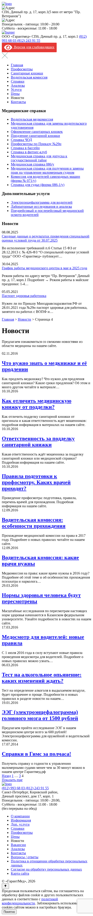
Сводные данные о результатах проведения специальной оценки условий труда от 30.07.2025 (45, 238)
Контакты (18, 102)
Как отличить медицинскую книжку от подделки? (36, 404)
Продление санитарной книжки (35, 136)
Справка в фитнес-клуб (29, 152)
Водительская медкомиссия (32, 119)
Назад (6, 776)
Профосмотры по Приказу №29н (36, 144)
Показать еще (12, 780)
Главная (17, 65)
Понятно (9, 912)
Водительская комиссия (29, 77)
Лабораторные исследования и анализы (41, 206)
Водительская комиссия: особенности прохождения (33, 523)
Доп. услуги (20, 824)
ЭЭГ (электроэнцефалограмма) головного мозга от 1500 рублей (40, 715)
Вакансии (18, 845)
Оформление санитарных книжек (37, 132)
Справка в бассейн (25, 148)
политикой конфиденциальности (30, 901)
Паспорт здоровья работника (24, 296)
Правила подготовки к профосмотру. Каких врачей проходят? (36, 482)
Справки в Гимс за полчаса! (36, 754)
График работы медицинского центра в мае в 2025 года (44, 268)
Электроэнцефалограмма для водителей (41, 202)
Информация (21, 820)
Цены (15, 94)
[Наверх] (5, 886)
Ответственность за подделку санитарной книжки (38, 442)
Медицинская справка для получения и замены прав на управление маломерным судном (47, 170)
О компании (20, 816)
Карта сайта (20, 873)
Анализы (18, 85)
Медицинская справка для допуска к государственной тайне (39, 158)
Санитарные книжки (27, 73)
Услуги (16, 90)
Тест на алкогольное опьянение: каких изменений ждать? (41, 678)
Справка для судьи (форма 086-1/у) (37, 185)
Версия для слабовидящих (33, 47)
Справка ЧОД (21, 140)
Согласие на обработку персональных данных (46, 869)
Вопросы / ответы (24, 857)
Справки (17, 81)
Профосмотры (22, 69)
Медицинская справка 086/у (32, 164)
